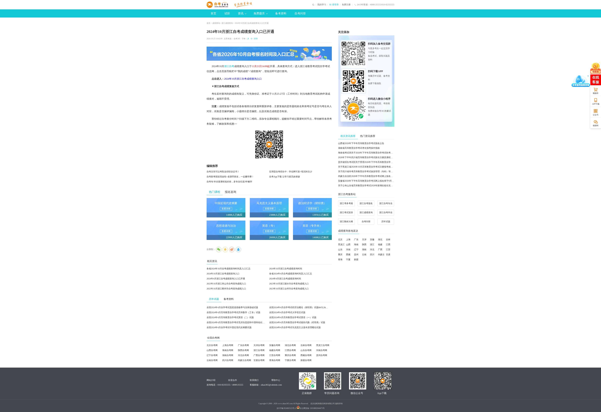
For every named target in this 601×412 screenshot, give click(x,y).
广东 (356, 239)
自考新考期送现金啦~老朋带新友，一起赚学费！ (230, 176)
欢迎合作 (232, 380)
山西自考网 (212, 350)
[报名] (269, 54)
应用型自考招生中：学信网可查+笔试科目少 (290, 171)
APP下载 (595, 104)
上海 (348, 239)
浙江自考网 (259, 350)
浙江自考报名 (366, 203)
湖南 (364, 249)
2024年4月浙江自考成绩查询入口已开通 (226, 278)
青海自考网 (274, 360)
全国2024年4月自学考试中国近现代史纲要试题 (229, 327)
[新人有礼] (595, 68)
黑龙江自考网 (322, 345)
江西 (388, 244)
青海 (340, 259)
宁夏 (348, 259)
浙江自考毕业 (385, 212)
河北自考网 (243, 355)
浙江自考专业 (385, 203)
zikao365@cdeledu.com (271, 385)
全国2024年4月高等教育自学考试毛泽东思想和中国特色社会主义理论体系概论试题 (247, 322)
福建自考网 (274, 350)
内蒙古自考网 (244, 360)
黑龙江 (341, 244)
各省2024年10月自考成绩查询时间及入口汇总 (228, 268)
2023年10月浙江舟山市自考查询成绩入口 (226, 283)
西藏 (348, 254)
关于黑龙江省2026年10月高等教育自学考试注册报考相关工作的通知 (371, 167)
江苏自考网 (274, 355)
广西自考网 (259, 355)
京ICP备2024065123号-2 (286, 408)
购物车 (595, 93)
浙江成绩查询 (227, 23)
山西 (348, 244)
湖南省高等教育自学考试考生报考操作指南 (359, 148)
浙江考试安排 (346, 212)
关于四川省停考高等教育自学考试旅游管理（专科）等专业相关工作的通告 (374, 171)
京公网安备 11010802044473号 (312, 408)
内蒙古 (381, 254)
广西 (380, 249)
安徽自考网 (274, 345)
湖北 (380, 239)
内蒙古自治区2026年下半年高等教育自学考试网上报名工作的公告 (370, 176)
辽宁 (356, 249)
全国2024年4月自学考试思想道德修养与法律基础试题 (232, 307)
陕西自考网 (243, 350)
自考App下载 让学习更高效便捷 (284, 176)
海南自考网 (227, 350)
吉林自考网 (305, 345)
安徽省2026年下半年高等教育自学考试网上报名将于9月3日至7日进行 (371, 181)
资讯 (241, 13)
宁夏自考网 (290, 360)
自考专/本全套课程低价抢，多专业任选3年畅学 (229, 182)
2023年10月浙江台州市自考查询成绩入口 (289, 288)
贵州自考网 (321, 355)
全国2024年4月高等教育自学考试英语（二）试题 (230, 317)
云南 (364, 254)
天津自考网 (259, 345)
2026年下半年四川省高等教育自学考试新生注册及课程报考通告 (368, 157)
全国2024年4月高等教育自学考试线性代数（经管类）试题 (297, 322)
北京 (340, 239)
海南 (356, 244)
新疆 (356, 259)
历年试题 (385, 221)
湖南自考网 (227, 355)
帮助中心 (275, 380)
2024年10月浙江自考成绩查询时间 (285, 268)
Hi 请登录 (334, 5)
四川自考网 (227, 360)
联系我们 (254, 380)
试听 (227, 13)
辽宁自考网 (212, 355)
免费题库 (259, 13)
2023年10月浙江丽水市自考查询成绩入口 (289, 283)
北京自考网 (212, 345)
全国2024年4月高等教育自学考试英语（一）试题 (292, 317)
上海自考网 (227, 345)
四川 (372, 254)
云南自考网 (212, 360)
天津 (364, 239)
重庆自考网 (290, 355)
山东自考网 (305, 350)
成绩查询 (216, 23)
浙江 (372, 244)
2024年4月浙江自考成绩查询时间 (285, 278)
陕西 (364, 244)
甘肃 (388, 254)
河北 (372, 249)
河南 (348, 249)
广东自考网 (243, 345)
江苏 (388, 249)
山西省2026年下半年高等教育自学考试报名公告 (361, 143)
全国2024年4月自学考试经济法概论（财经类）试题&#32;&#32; (299, 307)
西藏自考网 (305, 355)
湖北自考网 (290, 345)
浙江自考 (229, 66)
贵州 (356, 254)
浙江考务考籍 (346, 203)
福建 (380, 244)
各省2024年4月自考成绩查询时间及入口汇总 (290, 273)
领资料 (595, 126)
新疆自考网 (305, 360)
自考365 (237, 39)
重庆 (340, 254)
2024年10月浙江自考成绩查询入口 (243, 78)
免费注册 (346, 5)
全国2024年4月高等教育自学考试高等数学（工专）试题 (233, 312)
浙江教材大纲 (346, 221)
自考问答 (300, 13)
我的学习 (321, 5)
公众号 (595, 115)
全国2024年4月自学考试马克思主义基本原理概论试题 (295, 327)
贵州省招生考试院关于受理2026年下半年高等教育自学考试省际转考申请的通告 (376, 162)
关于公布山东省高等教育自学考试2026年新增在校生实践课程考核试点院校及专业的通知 (381, 185)
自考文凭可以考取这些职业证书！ (223, 171)
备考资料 (280, 13)
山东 (340, 249)
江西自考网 (290, 350)
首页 (213, 13)
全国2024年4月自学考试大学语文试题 (287, 312)
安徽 (372, 239)
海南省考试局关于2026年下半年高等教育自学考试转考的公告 (367, 153)
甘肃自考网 (259, 360)
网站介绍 (211, 380)
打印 (255, 39)
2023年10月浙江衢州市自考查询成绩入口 (226, 288)
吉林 (388, 239)
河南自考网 (321, 350)
